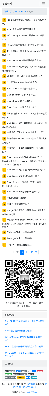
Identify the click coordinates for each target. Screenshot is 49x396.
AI (6, 371)
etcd (28, 377)
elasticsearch (10, 377)
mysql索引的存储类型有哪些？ (21, 29)
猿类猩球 (7, 3)
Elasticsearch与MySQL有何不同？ (23, 176)
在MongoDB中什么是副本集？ (21, 232)
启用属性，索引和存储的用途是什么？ (24, 76)
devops (16, 374)
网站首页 (8, 11)
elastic (30, 374)
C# (29, 371)
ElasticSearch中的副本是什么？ (22, 94)
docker (23, 374)
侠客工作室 (32, 392)
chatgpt (8, 374)
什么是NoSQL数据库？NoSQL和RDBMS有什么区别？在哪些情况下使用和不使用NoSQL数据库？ (24, 223)
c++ (34, 371)
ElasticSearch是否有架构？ (20, 101)
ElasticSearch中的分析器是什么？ (23, 88)
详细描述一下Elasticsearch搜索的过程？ (26, 132)
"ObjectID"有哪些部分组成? (20, 244)
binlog (24, 371)
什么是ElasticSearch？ (17, 197)
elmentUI (21, 377)
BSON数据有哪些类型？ (18, 204)
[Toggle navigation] (43, 3)
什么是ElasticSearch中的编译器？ (23, 82)
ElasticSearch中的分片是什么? (21, 107)
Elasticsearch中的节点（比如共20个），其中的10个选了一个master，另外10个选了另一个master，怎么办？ (24, 161)
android (12, 371)
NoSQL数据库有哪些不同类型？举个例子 (26, 44)
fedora (34, 377)
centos (40, 371)
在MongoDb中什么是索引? (19, 238)
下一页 (34, 252)
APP (18, 371)
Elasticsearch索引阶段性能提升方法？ (25, 60)
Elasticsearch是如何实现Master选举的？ (26, 169)
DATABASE (20, 11)
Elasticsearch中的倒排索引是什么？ (24, 191)
